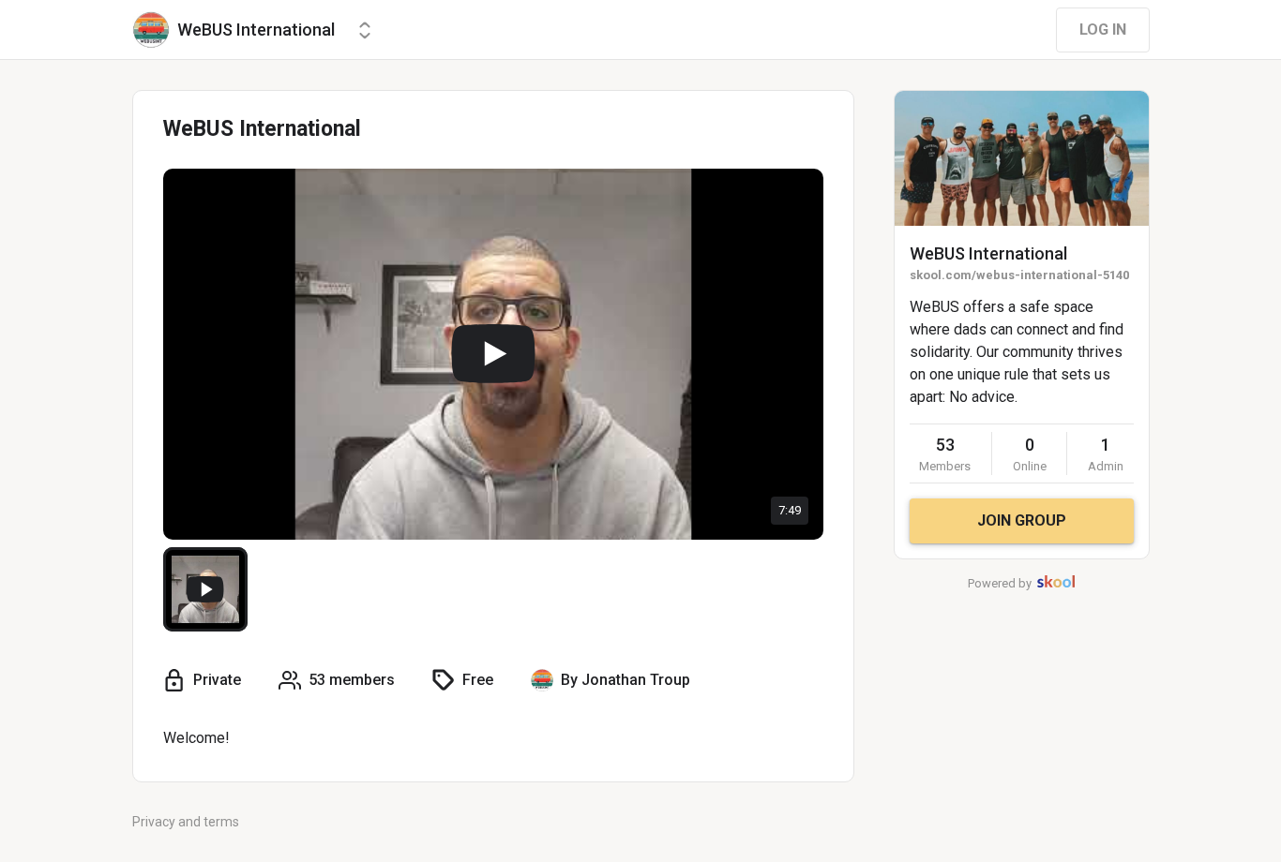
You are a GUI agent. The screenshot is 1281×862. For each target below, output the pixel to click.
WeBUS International (988, 253)
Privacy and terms (185, 821)
